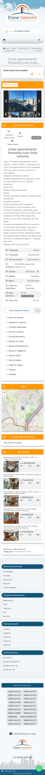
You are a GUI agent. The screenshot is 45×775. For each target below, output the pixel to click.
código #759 (30, 706)
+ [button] (4, 392)
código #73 (14, 706)
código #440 (14, 691)
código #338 (14, 695)
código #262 (30, 695)
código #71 (29, 702)
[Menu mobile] (4, 40)
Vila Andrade (8, 572)
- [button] (4, 395)
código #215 (30, 724)
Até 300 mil (7, 658)
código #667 (14, 698)
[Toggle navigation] (39, 40)
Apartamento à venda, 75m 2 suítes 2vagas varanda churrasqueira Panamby (20, 510)
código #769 (15, 724)
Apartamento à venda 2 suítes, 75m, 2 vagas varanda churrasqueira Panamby (20, 527)
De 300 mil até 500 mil (11, 662)
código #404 (30, 713)
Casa (5, 604)
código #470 (30, 720)
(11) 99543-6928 (22, 31)
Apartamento (37, 48)
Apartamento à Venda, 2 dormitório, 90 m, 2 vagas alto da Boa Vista (20, 458)
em (28, 716)
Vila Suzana (7, 580)
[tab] (10, 85)
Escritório (6, 616)
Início (7, 48)
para (15, 702)
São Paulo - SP (24, 48)
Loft (4, 612)
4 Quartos (7, 641)
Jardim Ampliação (10, 588)
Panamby (6, 576)
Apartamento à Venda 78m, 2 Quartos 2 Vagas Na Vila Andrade (22, 475)
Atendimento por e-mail (24, 734)
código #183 (30, 691)
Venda (13, 48)
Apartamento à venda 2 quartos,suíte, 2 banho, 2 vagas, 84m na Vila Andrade (22, 493)
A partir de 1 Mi (9, 670)
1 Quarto (6, 629)
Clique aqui (8, 552)
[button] (6, 101)
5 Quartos (7, 645)
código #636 (30, 709)
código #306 (14, 709)
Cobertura (7, 608)
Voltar (39, 51)
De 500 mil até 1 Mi (10, 666)
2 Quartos (7, 633)
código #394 (14, 720)
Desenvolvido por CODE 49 (22, 773)
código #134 (30, 698)
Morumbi (6, 584)
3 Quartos (7, 637)
